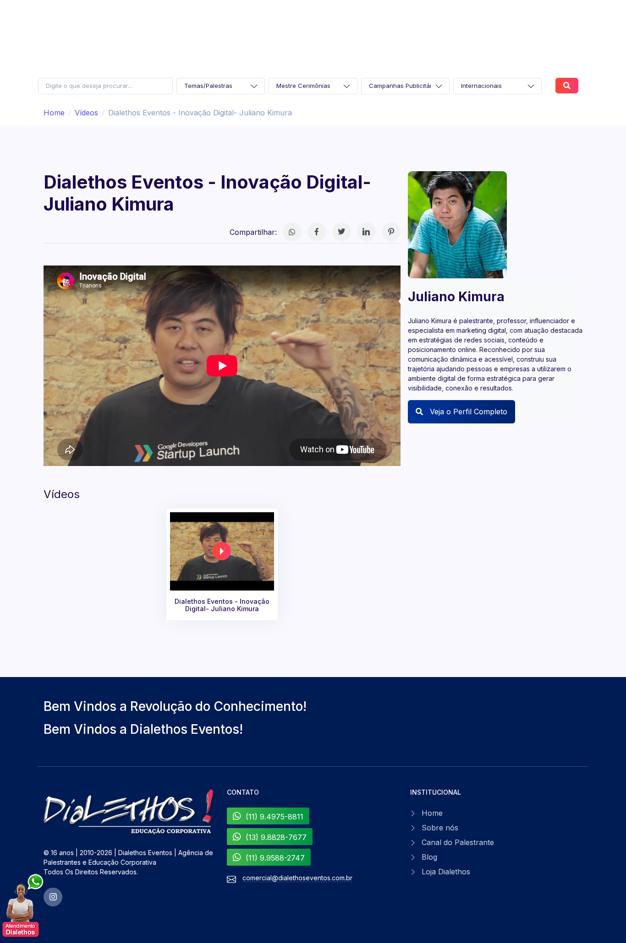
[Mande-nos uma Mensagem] (23, 906)
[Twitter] (341, 231)
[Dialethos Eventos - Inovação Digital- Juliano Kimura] (222, 551)
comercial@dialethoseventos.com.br (297, 878)
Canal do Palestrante (458, 842)
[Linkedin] (366, 231)
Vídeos (86, 112)
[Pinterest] (391, 231)
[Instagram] (53, 897)
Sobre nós (440, 827)
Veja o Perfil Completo (467, 411)
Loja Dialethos (446, 871)
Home (54, 112)
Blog (429, 857)
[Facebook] (317, 231)
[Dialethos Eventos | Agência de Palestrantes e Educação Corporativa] (130, 812)
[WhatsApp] (292, 231)
